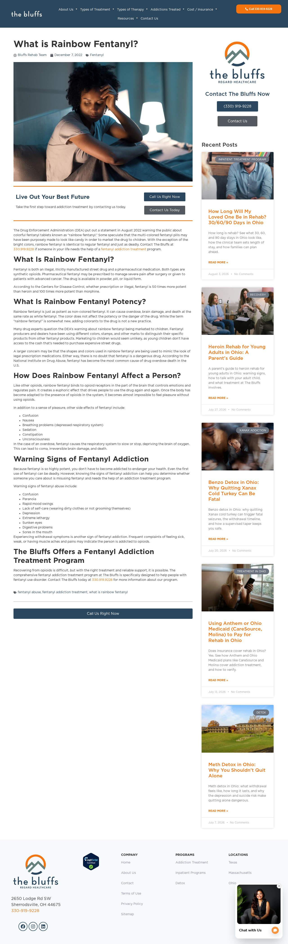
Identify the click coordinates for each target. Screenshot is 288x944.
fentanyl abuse (29, 592)
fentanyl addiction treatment (123, 249)
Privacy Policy (132, 904)
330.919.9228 (24, 249)
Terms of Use (131, 893)
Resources (126, 18)
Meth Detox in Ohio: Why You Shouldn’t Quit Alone (237, 770)
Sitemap (127, 914)
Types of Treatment (95, 9)
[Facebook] (22, 926)
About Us (65, 9)
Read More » (218, 262)
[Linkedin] (43, 926)
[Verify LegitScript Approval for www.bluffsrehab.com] (91, 869)
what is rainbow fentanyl (108, 592)
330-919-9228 (25, 911)
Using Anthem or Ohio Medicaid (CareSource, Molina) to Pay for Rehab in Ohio (235, 631)
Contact (127, 883)
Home (125, 862)
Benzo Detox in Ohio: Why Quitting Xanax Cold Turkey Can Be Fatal (233, 490)
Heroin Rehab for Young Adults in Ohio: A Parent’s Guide (237, 352)
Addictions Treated (165, 9)
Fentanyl (97, 55)
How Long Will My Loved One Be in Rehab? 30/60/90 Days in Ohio (237, 216)
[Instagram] (33, 926)
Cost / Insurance (200, 9)
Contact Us (149, 18)
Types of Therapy (130, 9)
